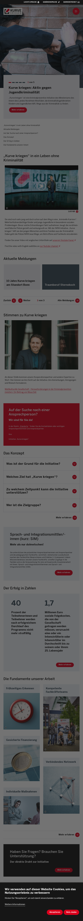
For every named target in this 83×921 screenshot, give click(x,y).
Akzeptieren (54, 912)
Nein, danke (71, 912)
